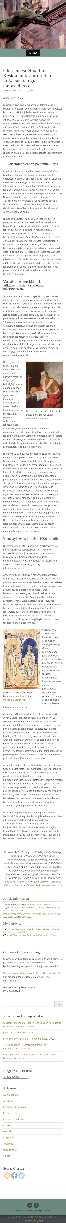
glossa (31, 90)
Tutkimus (46, 904)
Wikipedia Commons (37, 418)
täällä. (52, 838)
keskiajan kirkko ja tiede (13, 910)
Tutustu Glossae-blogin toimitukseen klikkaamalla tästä (32, 973)
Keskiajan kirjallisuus (14, 1106)
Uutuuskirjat (9, 1149)
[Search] (58, 1004)
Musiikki (7, 1131)
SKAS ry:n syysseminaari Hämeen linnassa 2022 (28, 1038)
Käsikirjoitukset (44, 907)
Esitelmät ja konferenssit (25, 907)
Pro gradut (9, 1137)
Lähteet (7, 1125)
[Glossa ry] (33, 12)
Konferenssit (10, 1113)
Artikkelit (8, 1100)
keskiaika (56, 907)
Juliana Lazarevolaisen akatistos (20, 1032)
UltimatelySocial (33, 1221)
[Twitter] (29, 1205)
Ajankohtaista (10, 1094)
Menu (33, 53)
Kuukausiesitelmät (33, 904)
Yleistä (6, 1155)
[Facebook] (36, 1205)
